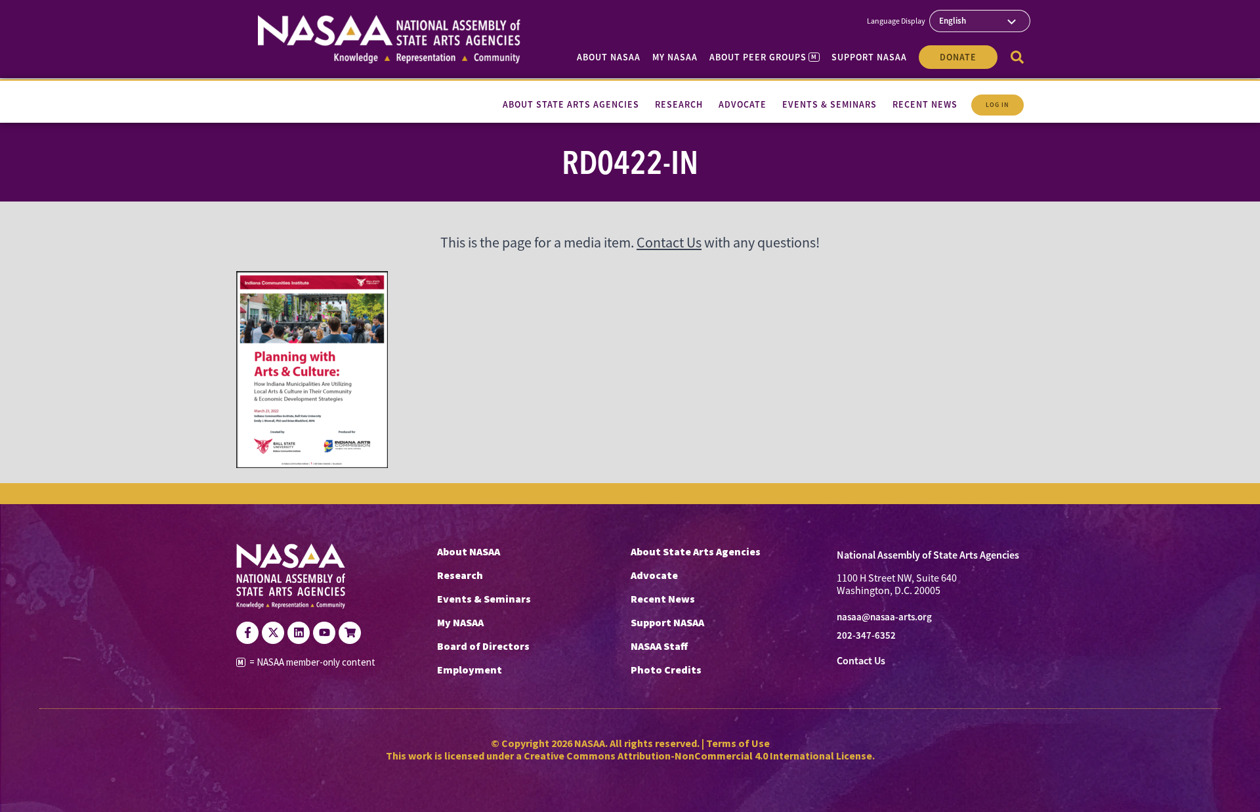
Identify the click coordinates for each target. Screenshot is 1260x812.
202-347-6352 (866, 635)
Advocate (654, 575)
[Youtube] (324, 633)
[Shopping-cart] (350, 633)
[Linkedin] (298, 633)
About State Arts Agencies (696, 551)
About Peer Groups (762, 57)
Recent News (663, 598)
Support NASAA (869, 57)
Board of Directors (483, 645)
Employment (469, 669)
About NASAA (608, 57)
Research (460, 575)
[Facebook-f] (247, 633)
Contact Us (669, 242)
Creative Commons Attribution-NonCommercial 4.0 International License (698, 755)
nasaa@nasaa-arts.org (884, 617)
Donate (958, 57)
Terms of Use (738, 743)
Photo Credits (666, 669)
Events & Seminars (484, 598)
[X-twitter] (273, 633)
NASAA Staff (659, 645)
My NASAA (675, 57)
